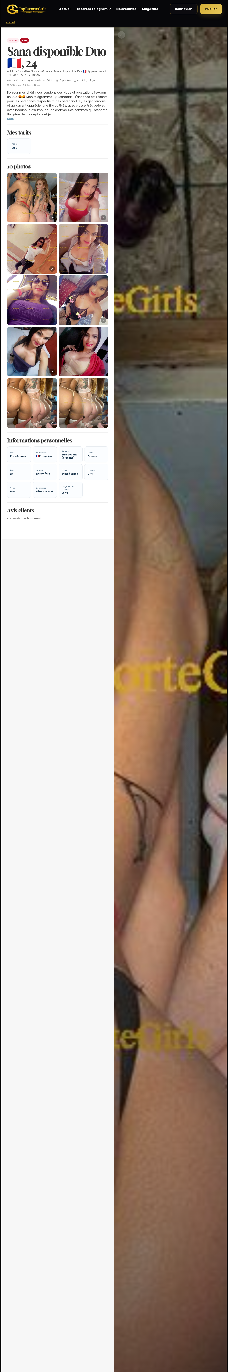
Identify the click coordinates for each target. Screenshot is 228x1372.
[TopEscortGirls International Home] (27, 9)
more (10, 118)
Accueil (65, 9)
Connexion (183, 9)
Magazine (150, 9)
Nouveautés (126, 9)
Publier (211, 9)
